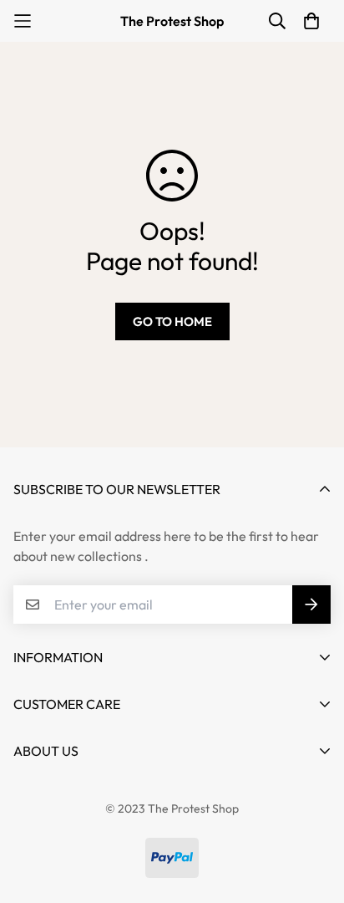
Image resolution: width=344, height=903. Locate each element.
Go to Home (172, 321)
